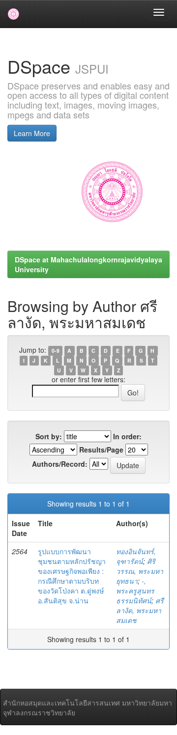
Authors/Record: (60, 464)
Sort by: (48, 436)
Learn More (32, 133)
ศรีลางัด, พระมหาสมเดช (140, 610)
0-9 (55, 350)
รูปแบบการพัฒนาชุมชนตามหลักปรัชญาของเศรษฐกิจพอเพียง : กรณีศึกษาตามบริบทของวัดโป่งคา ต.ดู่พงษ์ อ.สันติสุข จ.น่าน (72, 575)
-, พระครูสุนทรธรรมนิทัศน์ (135, 590)
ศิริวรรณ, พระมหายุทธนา (139, 571)
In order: (127, 436)
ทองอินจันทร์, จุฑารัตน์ (136, 556)
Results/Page (101, 449)
